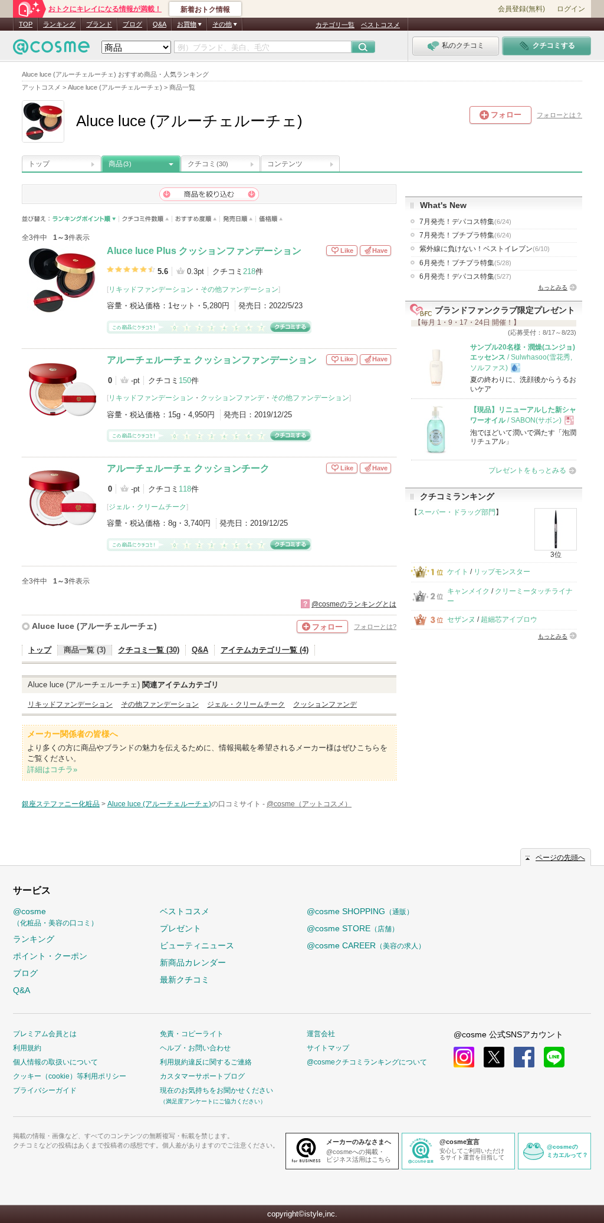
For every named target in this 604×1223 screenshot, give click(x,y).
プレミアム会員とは (45, 1034)
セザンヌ (461, 619)
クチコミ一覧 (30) (148, 649)
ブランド (99, 24)
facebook (524, 1057)
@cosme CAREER (366, 945)
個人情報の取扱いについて (55, 1062)
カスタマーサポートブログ (202, 1076)
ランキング (59, 24)
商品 (120, 164)
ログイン (571, 9)
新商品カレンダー (193, 962)
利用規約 (27, 1048)
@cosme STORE (353, 928)
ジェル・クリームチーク (147, 507)
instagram (464, 1057)
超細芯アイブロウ (509, 619)
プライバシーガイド (45, 1090)
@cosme (55, 916)
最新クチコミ (184, 979)
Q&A (159, 24)
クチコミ (208, 164)
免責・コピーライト (192, 1034)
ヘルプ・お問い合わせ (195, 1048)
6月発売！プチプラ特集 (465, 263)
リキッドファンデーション (151, 289)
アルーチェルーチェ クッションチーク (188, 468)
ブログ (132, 24)
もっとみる (552, 287)
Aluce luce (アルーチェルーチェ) (94, 626)
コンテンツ (285, 164)
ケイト (457, 572)
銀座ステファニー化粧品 (61, 804)
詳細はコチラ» (52, 769)
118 (185, 488)
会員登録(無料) (521, 9)
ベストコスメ (380, 24)
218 (249, 271)
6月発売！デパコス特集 (465, 276)
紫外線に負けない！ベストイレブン (484, 249)
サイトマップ (328, 1048)
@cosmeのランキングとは (353, 604)
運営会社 (321, 1034)
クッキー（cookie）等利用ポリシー (69, 1076)
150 (185, 380)
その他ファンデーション (239, 289)
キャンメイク (468, 591)
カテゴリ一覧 (335, 24)
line (554, 1057)
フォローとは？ (559, 114)
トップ (39, 164)
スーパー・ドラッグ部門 (456, 512)
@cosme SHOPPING (360, 911)
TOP (25, 24)
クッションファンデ (232, 398)
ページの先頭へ (560, 857)
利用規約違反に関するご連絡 (206, 1062)
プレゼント (180, 928)
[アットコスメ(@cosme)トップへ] (51, 49)
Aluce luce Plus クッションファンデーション (204, 251)
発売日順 (238, 219)
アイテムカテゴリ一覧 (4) (264, 649)
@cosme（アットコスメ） (309, 804)
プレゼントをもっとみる (527, 470)
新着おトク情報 (205, 9)
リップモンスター (502, 572)
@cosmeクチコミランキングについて (367, 1062)
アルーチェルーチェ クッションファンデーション (212, 360)
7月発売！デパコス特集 (465, 221)
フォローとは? (375, 626)
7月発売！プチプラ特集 (465, 235)
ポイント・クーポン (50, 956)
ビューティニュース (197, 945)
